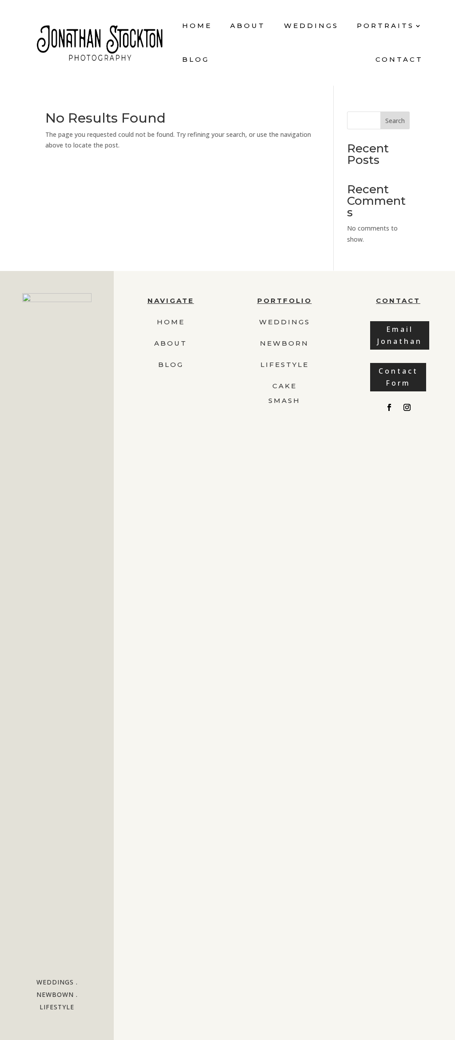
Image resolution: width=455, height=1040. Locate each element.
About (247, 25)
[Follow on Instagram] (407, 407)
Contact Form (398, 377)
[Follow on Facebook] (389, 407)
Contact (399, 59)
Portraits (385, 25)
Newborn (284, 343)
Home (197, 25)
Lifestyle (284, 364)
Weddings (311, 25)
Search (395, 120)
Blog (195, 59)
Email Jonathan (399, 335)
